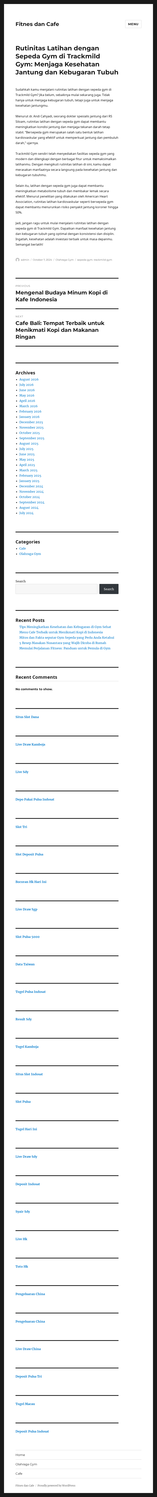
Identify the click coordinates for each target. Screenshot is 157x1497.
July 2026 (26, 385)
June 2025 (27, 454)
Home (20, 1455)
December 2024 (31, 486)
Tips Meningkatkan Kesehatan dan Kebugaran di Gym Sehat (65, 627)
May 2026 (26, 395)
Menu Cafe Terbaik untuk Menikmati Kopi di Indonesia (61, 632)
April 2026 (27, 401)
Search (21, 581)
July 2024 (26, 513)
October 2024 (29, 497)
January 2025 (29, 481)
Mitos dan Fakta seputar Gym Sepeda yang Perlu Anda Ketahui (66, 637)
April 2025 (27, 465)
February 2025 (30, 475)
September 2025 (31, 438)
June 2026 (27, 390)
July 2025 (26, 449)
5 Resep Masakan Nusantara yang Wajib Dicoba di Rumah (62, 643)
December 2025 (31, 422)
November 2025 (31, 427)
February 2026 (30, 411)
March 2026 (28, 406)
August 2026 (29, 379)
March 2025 (28, 470)
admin (25, 259)
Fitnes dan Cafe (37, 24)
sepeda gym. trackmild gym (94, 259)
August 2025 (28, 443)
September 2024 (31, 502)
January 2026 (29, 417)
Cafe (22, 548)
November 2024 (31, 491)
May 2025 (26, 459)
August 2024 (28, 507)
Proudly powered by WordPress (56, 1485)
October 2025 (29, 433)
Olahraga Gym (65, 259)
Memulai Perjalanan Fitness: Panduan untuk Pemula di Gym (64, 648)
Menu (133, 24)
